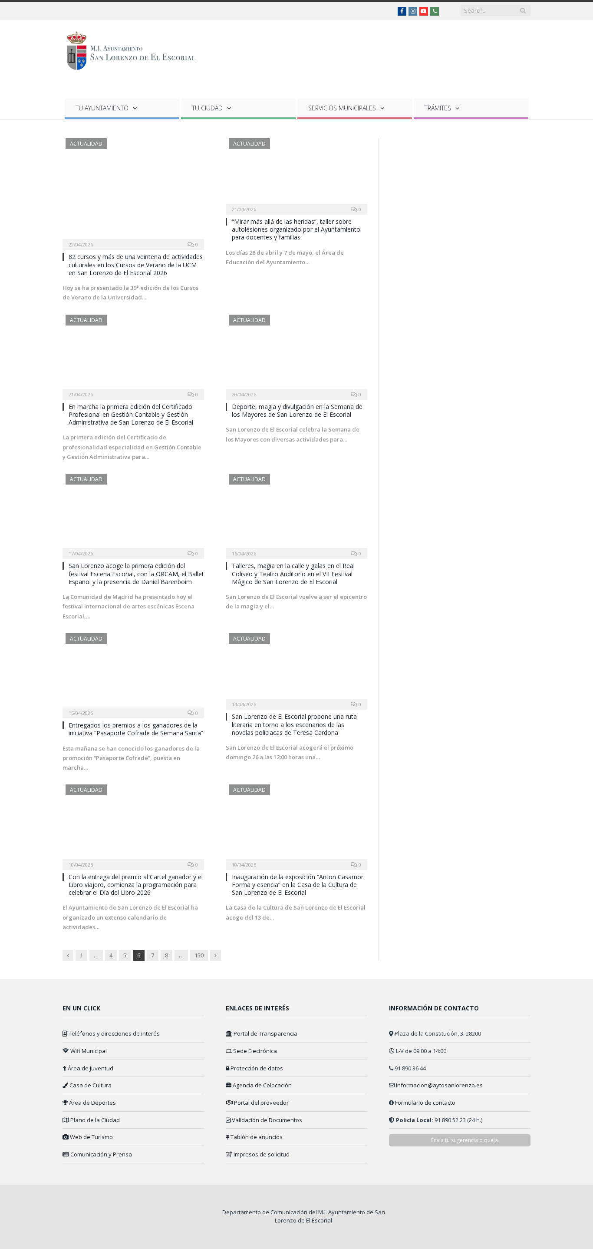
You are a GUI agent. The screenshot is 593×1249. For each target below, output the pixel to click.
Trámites (438, 108)
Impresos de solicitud (261, 1154)
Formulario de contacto (425, 1102)
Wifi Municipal (88, 1051)
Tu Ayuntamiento (102, 108)
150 (199, 955)
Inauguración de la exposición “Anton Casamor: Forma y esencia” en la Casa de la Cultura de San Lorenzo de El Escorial (298, 885)
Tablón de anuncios (256, 1137)
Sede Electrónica (254, 1051)
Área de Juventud (89, 1068)
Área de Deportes (92, 1102)
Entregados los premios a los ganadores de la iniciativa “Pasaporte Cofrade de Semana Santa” (136, 729)
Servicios (342, 108)
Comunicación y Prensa (100, 1154)
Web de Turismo (91, 1137)
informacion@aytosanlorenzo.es (439, 1085)
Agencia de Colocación (261, 1085)
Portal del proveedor (261, 1102)
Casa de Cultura (90, 1085)
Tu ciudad (207, 108)
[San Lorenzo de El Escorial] (135, 49)
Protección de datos (256, 1068)
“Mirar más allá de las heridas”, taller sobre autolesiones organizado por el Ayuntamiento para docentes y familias (296, 229)
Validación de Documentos (266, 1120)
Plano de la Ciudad (94, 1120)
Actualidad (86, 143)
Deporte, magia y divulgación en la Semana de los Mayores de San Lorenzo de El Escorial (297, 410)
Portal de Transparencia (264, 1033)
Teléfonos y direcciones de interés (113, 1033)
